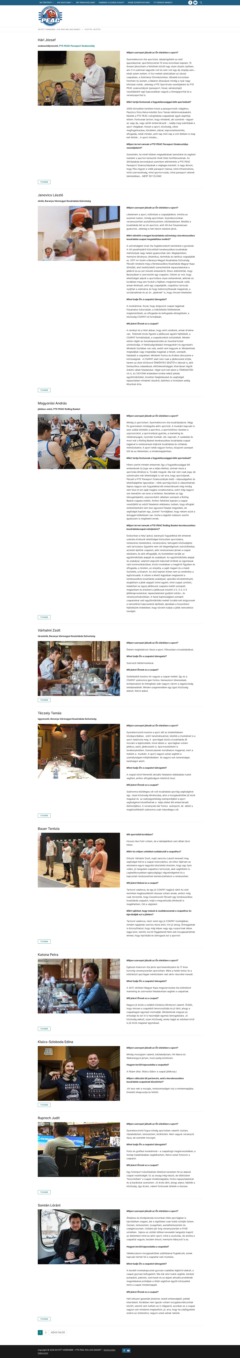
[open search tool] (201, 2)
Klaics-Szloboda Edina (55, 1042)
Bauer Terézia (49, 829)
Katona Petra (48, 955)
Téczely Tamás (50, 713)
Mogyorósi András (52, 403)
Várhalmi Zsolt (49, 630)
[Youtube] (195, 3)
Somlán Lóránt (49, 1205)
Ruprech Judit (49, 1118)
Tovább (44, 182)
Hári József (47, 40)
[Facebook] (190, 3)
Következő (58, 1332)
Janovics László (50, 195)
